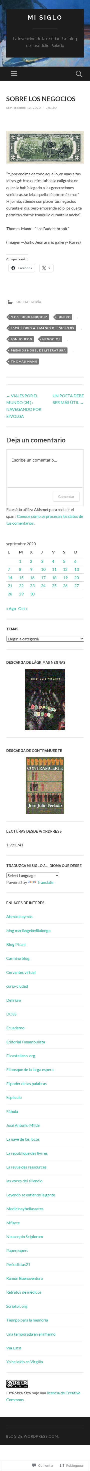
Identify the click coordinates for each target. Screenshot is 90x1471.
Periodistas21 (18, 1264)
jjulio (51, 108)
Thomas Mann (24, 361)
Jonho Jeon (21, 339)
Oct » (23, 608)
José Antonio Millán (23, 1125)
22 (21, 585)
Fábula (12, 1111)
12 (65, 569)
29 (21, 593)
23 (32, 585)
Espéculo (14, 1097)
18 (54, 577)
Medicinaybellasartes (25, 1208)
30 (32, 593)
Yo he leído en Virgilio (24, 1361)
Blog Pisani (16, 944)
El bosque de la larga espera (30, 1069)
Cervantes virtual (21, 972)
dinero (64, 317)
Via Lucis (14, 1347)
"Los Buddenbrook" (29, 317)
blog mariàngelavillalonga (28, 930)
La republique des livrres (27, 1153)
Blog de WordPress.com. (32, 1436)
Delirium (13, 1000)
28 (10, 593)
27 (76, 585)
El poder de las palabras (26, 1083)
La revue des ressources (26, 1166)
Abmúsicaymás (19, 916)
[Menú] (14, 74)
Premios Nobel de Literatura (38, 350)
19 (65, 577)
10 (43, 569)
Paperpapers (17, 1250)
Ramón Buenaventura (24, 1278)
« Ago (11, 608)
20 (76, 577)
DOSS (11, 1013)
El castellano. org (20, 1055)
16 (32, 577)
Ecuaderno (15, 1027)
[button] (45, 147)
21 (10, 585)
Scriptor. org (17, 1306)
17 (43, 577)
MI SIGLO (45, 17)
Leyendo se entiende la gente (30, 1194)
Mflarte (13, 1222)
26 (65, 585)
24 (43, 585)
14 (10, 577)
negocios (51, 339)
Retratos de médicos (24, 1292)
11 (54, 569)
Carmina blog (18, 958)
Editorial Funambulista (25, 1041)
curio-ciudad (17, 986)
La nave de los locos (23, 1139)
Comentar (66, 496)
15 (21, 577)
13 (76, 569)
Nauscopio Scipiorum (24, 1236)
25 (54, 585)
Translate (45, 882)
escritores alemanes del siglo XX (42, 328)
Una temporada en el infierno (31, 1334)
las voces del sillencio (24, 1180)
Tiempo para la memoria (27, 1319)
